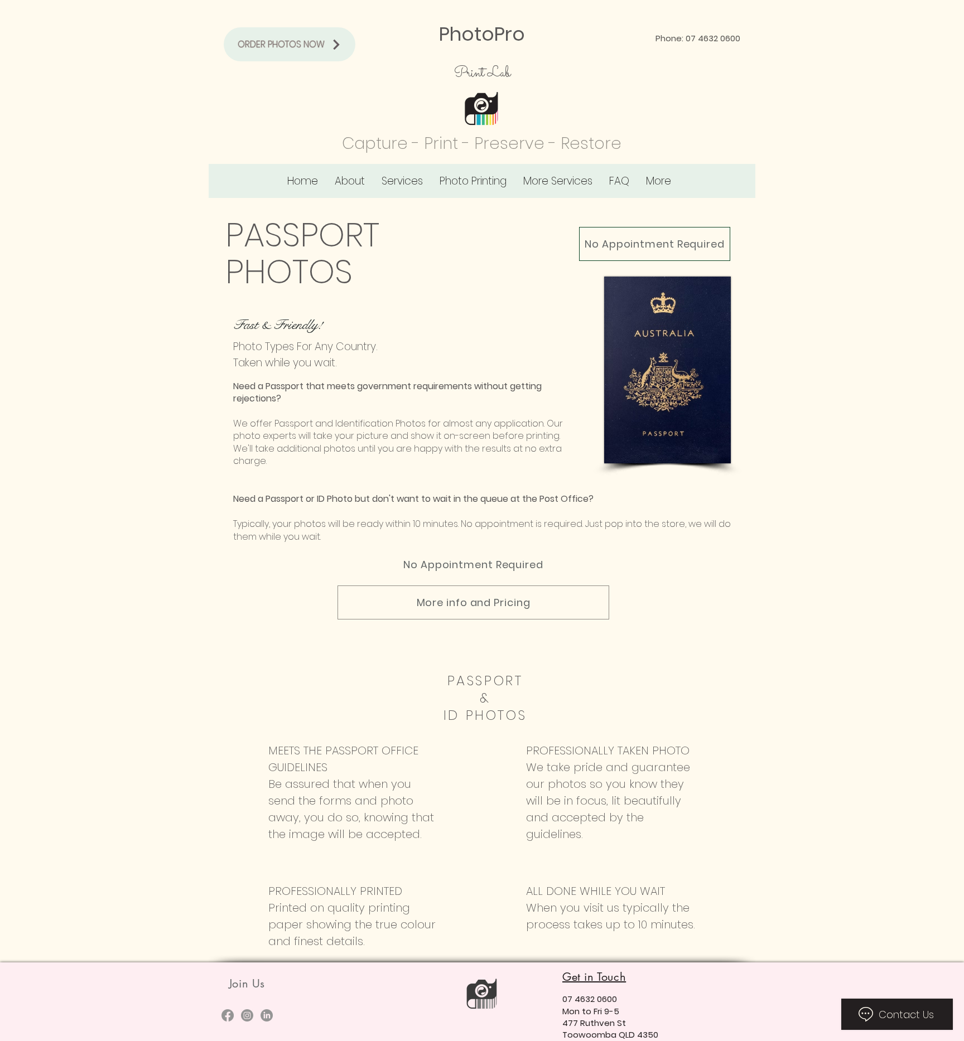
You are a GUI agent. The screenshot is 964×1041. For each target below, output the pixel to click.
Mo (568, 1011)
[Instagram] (247, 1015)
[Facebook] (227, 1015)
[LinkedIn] (267, 1015)
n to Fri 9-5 (597, 1011)
